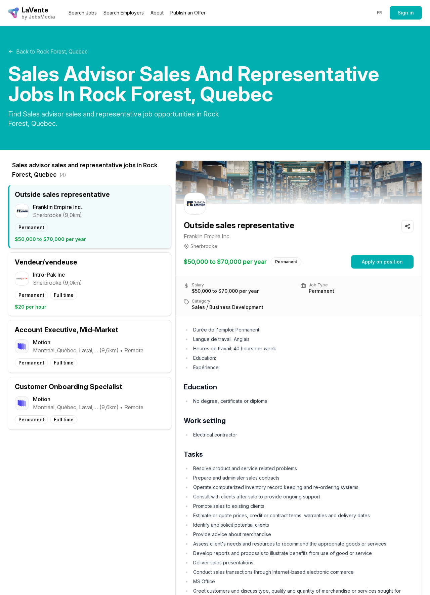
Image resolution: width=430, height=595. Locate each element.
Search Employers (123, 12)
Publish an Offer (188, 12)
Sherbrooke (203, 246)
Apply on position (382, 262)
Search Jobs (83, 12)
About (157, 12)
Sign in (406, 12)
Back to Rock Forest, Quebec (52, 51)
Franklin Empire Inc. (207, 236)
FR (379, 12)
